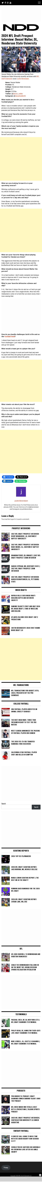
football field (9, 336)
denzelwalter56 (20, 96)
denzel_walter (18, 94)
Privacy (6, 1167)
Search (3, 803)
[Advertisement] (21, 159)
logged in (13, 519)
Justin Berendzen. (23, 79)
